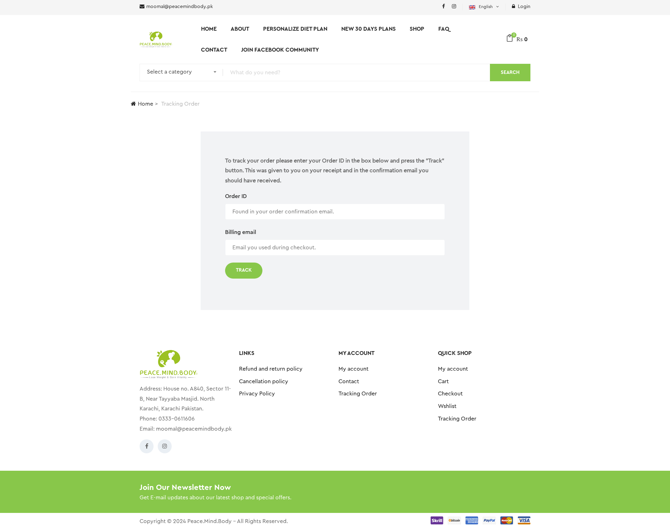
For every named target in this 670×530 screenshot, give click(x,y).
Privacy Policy (257, 393)
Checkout (450, 393)
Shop (417, 29)
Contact (214, 50)
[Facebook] (147, 446)
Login (524, 6)
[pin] (454, 6)
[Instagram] (165, 446)
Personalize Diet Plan (295, 29)
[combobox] (179, 72)
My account (353, 369)
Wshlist (447, 406)
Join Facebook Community (280, 50)
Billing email (240, 232)
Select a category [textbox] (169, 72)
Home (209, 29)
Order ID (236, 196)
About (240, 29)
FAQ (443, 29)
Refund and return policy (271, 369)
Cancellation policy (263, 381)
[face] (443, 6)
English (486, 7)
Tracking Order (357, 393)
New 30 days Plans (368, 29)
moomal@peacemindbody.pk (194, 429)
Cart (443, 381)
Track (244, 270)
